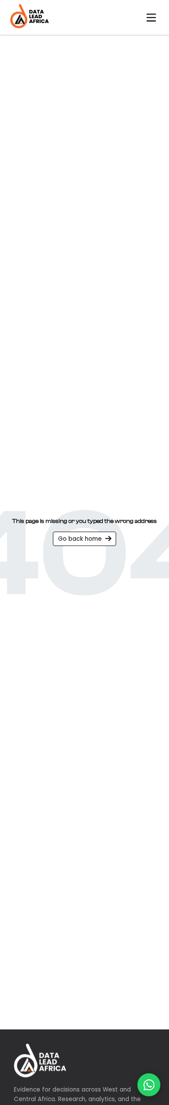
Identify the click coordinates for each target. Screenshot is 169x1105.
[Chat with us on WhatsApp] (148, 1084)
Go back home (80, 539)
